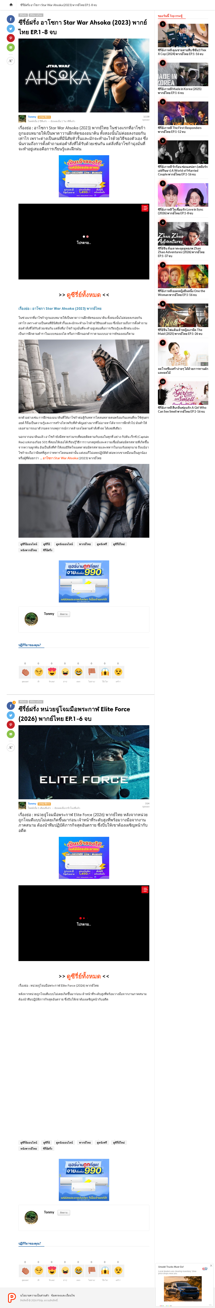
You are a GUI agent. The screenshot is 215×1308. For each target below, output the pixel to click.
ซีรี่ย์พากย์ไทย (36, 15)
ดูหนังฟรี (102, 544)
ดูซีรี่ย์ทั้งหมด (84, 294)
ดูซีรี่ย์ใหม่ (119, 544)
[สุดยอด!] (25, 672)
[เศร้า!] (118, 672)
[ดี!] (38, 672)
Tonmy (32, 116)
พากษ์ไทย (85, 544)
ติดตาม (64, 614)
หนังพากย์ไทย (28, 550)
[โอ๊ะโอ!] (104, 672)
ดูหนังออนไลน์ (64, 544)
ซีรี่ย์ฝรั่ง (23, 15)
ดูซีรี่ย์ (46, 544)
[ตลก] (78, 672)
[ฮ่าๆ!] (65, 672)
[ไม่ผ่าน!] (91, 672)
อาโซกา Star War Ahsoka (60, 458)
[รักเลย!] (51, 672)
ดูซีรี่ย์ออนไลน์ (28, 544)
